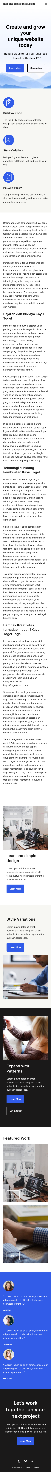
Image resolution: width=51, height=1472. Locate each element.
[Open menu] (46, 4)
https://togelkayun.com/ (15, 685)
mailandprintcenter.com (19, 3)
